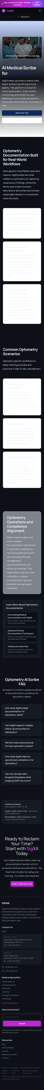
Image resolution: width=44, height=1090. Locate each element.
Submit (22, 1023)
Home (4, 17)
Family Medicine (8, 981)
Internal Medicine (9, 985)
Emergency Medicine (10, 995)
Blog (4, 1044)
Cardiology (6, 998)
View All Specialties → (11, 1003)
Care (14, 17)
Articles (5, 1051)
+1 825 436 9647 (13, 961)
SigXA (5, 903)
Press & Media (7, 1047)
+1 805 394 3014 (13, 945)
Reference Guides (9, 1054)
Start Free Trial (22, 113)
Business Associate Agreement (30, 1072)
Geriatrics (6, 992)
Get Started (37, 4)
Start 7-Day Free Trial (22, 884)
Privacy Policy (5, 1072)
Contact (5, 1058)
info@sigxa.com (11, 967)
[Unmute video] (38, 41)
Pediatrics (6, 988)
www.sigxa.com (11, 971)
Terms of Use (15, 1072)
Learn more (22, 120)
